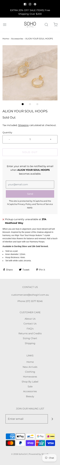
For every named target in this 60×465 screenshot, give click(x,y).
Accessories (17, 38)
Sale (30, 386)
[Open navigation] (4, 24)
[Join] (52, 418)
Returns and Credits (30, 333)
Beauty (30, 396)
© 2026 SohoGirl (19, 454)
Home (5, 38)
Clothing (30, 371)
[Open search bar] (46, 24)
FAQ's (30, 328)
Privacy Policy (25, 204)
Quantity (7, 132)
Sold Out (30, 152)
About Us (30, 318)
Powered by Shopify (39, 454)
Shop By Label (30, 381)
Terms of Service (44, 204)
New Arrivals (30, 366)
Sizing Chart (30, 338)
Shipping (23, 125)
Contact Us (30, 323)
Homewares (30, 376)
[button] (30, 72)
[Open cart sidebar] (55, 24)
